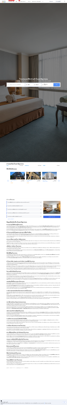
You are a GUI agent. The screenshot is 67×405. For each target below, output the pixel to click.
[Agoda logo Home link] (4, 1)
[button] (24, 202)
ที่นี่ (44, 403)
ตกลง (64, 402)
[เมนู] (42, 1)
